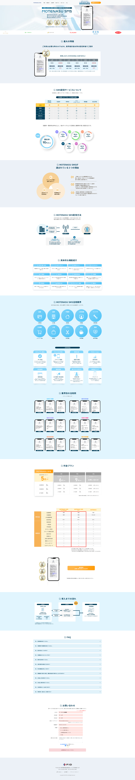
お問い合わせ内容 (54, 738)
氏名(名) (55, 718)
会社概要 (66, 771)
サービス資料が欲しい (64, 730)
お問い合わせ (58, 771)
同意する (68, 745)
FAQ (67, 2)
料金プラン (57, 2)
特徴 (44, 2)
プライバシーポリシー (74, 771)
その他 (61, 734)
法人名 (56, 712)
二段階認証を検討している (65, 732)
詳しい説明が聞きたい (64, 727)
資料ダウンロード (95, 2)
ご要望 (56, 727)
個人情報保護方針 (63, 744)
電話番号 (55, 724)
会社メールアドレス (53, 720)
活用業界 (52, 2)
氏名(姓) (55, 715)
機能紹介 (48, 2)
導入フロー (63, 2)
